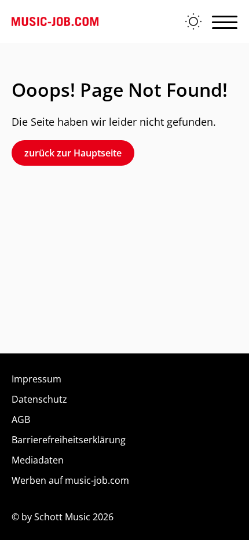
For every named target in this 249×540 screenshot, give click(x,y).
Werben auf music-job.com (70, 480)
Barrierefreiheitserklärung (69, 439)
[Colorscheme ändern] (193, 21)
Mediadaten (38, 460)
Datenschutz (39, 399)
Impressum (36, 379)
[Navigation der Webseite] (224, 21)
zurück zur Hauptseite (73, 153)
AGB (21, 419)
